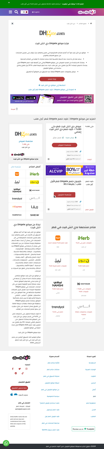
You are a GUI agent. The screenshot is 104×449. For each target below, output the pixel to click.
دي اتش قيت (71, 23)
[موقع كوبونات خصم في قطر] (91, 23)
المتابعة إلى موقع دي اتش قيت (52, 85)
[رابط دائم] (80, 151)
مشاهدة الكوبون (64, 194)
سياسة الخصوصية (53, 396)
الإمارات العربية (90, 369)
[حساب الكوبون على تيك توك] (22, 373)
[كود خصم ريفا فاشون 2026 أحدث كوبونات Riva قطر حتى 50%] (34, 206)
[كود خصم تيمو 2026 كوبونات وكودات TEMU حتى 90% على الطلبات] (57, 237)
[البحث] (16, 12)
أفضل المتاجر (35, 167)
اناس (83, 318)
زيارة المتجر (52, 79)
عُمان (94, 389)
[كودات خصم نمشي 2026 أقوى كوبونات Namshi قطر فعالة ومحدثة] (57, 283)
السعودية (92, 362)
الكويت (93, 376)
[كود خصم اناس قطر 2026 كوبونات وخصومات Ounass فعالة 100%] (83, 306)
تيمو (58, 246)
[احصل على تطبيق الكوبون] (52, 98)
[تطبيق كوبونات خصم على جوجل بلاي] (16, 395)
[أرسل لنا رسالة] (6, 443)
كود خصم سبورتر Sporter (50, 429)
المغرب (93, 416)
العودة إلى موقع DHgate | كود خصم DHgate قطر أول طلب (51, 89)
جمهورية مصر (91, 403)
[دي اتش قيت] (52, 33)
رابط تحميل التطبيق (19, 388)
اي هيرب (83, 246)
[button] (9, 2)
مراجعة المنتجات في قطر (50, 423)
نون (84, 269)
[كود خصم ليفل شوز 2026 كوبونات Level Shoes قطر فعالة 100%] (57, 260)
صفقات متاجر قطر (53, 369)
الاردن (94, 409)
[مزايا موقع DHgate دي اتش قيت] (25, 140)
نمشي (58, 292)
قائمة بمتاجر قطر (53, 362)
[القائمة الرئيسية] (10, 12)
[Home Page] (87, 11)
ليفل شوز (57, 269)
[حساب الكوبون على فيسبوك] (13, 369)
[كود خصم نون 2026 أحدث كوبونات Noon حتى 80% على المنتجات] (83, 260)
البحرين (93, 382)
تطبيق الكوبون (24, 382)
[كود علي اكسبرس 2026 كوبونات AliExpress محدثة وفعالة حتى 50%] (17, 206)
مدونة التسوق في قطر (51, 376)
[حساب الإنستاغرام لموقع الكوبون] (26, 369)
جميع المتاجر (83, 23)
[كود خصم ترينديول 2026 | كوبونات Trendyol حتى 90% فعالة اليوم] (57, 306)
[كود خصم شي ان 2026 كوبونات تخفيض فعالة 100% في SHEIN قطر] (34, 214)
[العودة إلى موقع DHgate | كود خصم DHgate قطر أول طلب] (12, 24)
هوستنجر (83, 295)
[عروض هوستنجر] (71, 170)
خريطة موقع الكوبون (52, 382)
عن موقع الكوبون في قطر (50, 389)
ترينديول (58, 316)
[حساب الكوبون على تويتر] (19, 369)
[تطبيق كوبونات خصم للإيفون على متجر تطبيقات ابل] (11, 395)
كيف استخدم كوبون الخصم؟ (49, 403)
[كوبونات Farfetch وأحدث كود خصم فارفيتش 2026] (17, 214)
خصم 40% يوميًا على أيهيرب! (73, 4)
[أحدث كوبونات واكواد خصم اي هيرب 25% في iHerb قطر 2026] (83, 237)
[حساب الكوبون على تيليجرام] (16, 373)
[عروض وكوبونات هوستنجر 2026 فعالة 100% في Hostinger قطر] (83, 283)
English (36, 12)
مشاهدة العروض (64, 145)
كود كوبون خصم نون (52, 416)
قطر (94, 396)
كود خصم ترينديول (53, 409)
